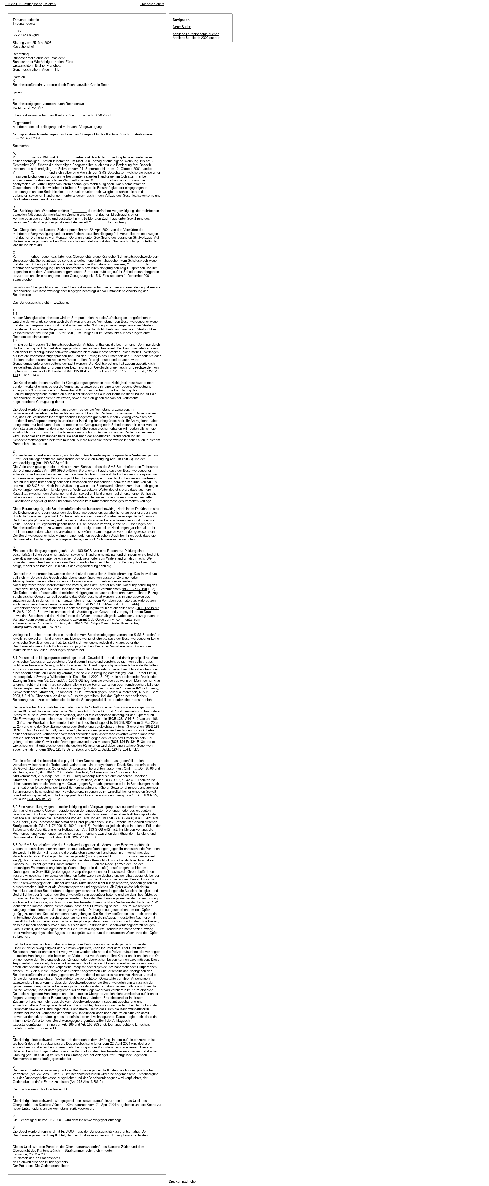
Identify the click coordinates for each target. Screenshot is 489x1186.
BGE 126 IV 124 (124, 742)
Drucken (49, 4)
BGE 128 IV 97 (87, 604)
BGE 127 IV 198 (135, 589)
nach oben (189, 1181)
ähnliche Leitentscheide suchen (196, 34)
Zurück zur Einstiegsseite (23, 4)
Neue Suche (182, 27)
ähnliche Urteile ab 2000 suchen (196, 38)
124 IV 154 (120, 749)
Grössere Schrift (152, 4)
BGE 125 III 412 (77, 371)
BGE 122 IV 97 (148, 608)
